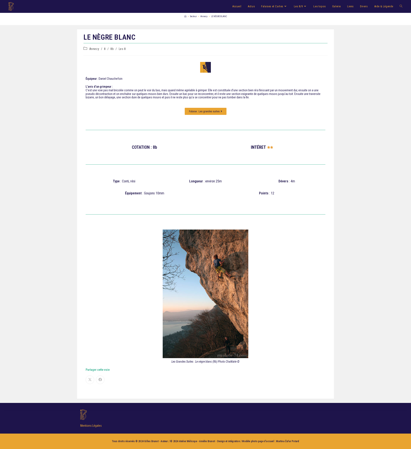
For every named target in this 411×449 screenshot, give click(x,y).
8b (112, 49)
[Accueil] (185, 16)
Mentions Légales (91, 425)
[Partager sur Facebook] (100, 379)
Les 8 (122, 49)
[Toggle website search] (401, 6)
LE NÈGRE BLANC (219, 16)
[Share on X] (90, 379)
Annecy (94, 49)
